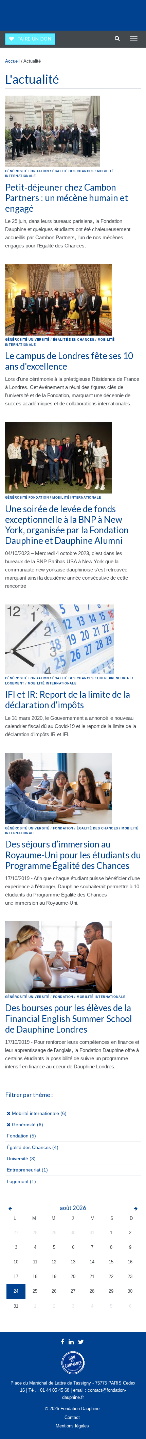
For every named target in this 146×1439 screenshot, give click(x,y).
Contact (72, 1417)
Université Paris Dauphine (112, 13)
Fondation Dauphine (24, 13)
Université (17, 1158)
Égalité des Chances (29, 1147)
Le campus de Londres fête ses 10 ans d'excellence (69, 361)
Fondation (18, 1135)
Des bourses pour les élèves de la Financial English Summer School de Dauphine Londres (68, 1018)
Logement (18, 1181)
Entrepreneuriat (23, 1170)
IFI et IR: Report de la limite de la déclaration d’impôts (67, 699)
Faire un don (35, 39)
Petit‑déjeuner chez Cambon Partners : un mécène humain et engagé (66, 198)
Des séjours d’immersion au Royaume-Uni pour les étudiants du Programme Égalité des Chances (73, 855)
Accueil (12, 61)
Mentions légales (72, 1425)
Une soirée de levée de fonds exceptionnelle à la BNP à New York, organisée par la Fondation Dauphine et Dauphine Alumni (67, 524)
